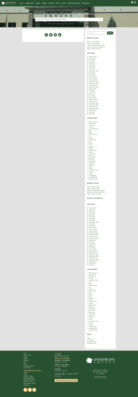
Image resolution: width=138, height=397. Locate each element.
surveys (91, 173)
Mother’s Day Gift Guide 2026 (96, 47)
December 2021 (93, 82)
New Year (91, 156)
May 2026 (92, 60)
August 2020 (93, 110)
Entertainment (93, 134)
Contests (27, 368)
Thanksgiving (92, 175)
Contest (91, 127)
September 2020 (94, 108)
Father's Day (92, 139)
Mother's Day (92, 154)
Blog (25, 364)
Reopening (92, 161)
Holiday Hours (93, 150)
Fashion (91, 138)
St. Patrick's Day (93, 170)
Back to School (93, 122)
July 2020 (92, 112)
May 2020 (92, 114)
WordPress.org (91, 343)
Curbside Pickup (93, 129)
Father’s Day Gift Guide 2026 (95, 45)
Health (90, 148)
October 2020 (93, 107)
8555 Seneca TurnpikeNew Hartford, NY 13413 (100, 371)
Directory (27, 355)
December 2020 (93, 103)
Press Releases (28, 366)
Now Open (92, 159)
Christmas (92, 125)
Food (90, 141)
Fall (90, 136)
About (25, 372)
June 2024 (92, 65)
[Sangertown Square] (100, 361)
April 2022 (92, 74)
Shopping (91, 165)
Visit (25, 353)
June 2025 (92, 62)
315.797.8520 (100, 373)
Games (91, 143)
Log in (88, 338)
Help (25, 362)
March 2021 (92, 98)
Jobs (25, 374)
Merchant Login (29, 383)
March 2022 (92, 76)
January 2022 (93, 80)
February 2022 (93, 78)
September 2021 (94, 87)
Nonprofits (92, 157)
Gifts (90, 145)
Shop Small (92, 163)
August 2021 (93, 89)
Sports (91, 166)
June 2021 (92, 92)
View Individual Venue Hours (66, 380)
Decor (90, 130)
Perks (25, 359)
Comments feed (91, 341)
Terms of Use (103, 377)
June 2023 (92, 69)
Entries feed (90, 340)
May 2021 (92, 94)
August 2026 (93, 56)
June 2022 (92, 73)
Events (26, 360)
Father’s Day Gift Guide (94, 49)
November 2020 (94, 105)
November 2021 (94, 83)
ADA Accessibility (29, 380)
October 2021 (93, 85)
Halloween (92, 147)
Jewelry (91, 152)
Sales (25, 357)
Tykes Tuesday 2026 (93, 43)
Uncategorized (93, 177)
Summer (91, 172)
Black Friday (92, 123)
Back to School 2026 (93, 41)
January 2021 (93, 101)
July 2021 (92, 90)
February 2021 (93, 99)
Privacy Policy (28, 381)
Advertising (27, 376)
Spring (90, 168)
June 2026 (92, 58)
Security (26, 385)
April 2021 (92, 96)
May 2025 (92, 64)
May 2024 (92, 67)
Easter (90, 132)
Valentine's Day (93, 179)
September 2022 (94, 71)
